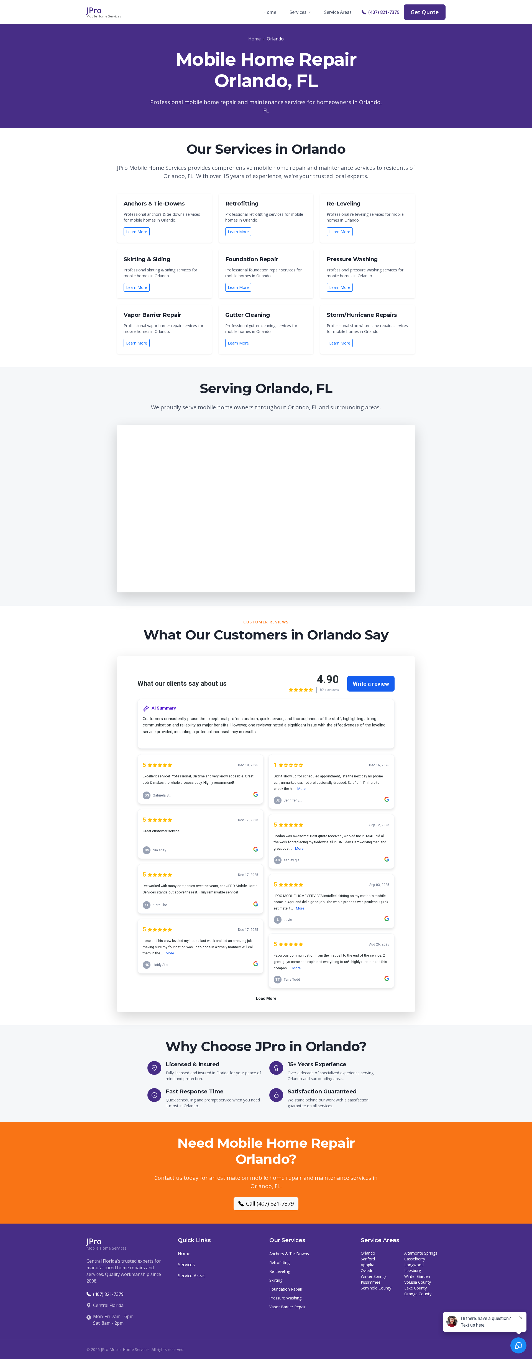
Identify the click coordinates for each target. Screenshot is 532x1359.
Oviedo (367, 1270)
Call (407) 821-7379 (270, 1203)
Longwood (414, 1264)
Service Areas (338, 12)
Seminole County (376, 1288)
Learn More (136, 231)
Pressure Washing (285, 1298)
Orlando (368, 1253)
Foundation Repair (285, 1289)
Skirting (275, 1280)
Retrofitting (279, 1262)
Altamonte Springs (420, 1253)
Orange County (417, 1293)
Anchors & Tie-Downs (289, 1253)
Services (186, 1265)
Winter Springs (374, 1276)
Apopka (367, 1264)
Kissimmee (370, 1282)
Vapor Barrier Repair (287, 1306)
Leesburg (412, 1270)
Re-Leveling (279, 1271)
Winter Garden (417, 1276)
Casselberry (414, 1259)
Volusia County (417, 1282)
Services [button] (299, 12)
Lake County (415, 1288)
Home (269, 12)
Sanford (368, 1259)
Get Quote (425, 12)
